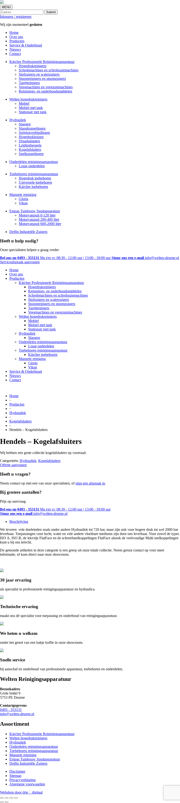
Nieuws (15, 49)
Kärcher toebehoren (33, 187)
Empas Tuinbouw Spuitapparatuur (34, 211)
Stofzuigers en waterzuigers (39, 74)
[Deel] (11, 798)
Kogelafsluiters (30, 149)
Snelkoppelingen (31, 154)
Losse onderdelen (32, 166)
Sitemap (15, 776)
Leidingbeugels (30, 145)
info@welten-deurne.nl (17, 714)
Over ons (16, 37)
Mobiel (24, 103)
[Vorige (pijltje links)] (2, 802)
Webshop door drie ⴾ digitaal (21, 792)
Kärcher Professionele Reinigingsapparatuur (42, 62)
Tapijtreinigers (29, 83)
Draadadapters (29, 141)
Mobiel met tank (31, 108)
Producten (16, 41)
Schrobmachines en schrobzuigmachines (49, 70)
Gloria (23, 199)
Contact (15, 54)
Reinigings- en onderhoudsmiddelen (45, 91)
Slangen (25, 124)
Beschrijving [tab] (18, 522)
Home (14, 33)
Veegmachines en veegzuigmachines (46, 87)
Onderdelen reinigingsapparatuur (33, 162)
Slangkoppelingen (32, 128)
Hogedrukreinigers (32, 66)
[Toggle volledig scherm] (6, 798)
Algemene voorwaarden (27, 784)
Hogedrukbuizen (31, 137)
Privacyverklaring (22, 780)
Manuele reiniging (22, 195)
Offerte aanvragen (13, 465)
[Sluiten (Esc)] (16, 798)
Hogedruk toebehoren (35, 178)
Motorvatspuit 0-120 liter (37, 215)
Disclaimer (17, 771)
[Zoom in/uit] (2, 798)
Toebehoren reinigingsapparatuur (33, 174)
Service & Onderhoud (25, 45)
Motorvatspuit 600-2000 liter (40, 224)
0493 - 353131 (11, 710)
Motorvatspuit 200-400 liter (39, 219)
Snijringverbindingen (34, 133)
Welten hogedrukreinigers (28, 99)
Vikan (23, 203)
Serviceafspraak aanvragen (20, 262)
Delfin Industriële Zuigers (28, 232)
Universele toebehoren (35, 182)
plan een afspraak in (90, 483)
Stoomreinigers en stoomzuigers (42, 79)
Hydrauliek (17, 120)
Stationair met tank (32, 112)
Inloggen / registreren (15, 17)
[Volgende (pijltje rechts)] (6, 802)
